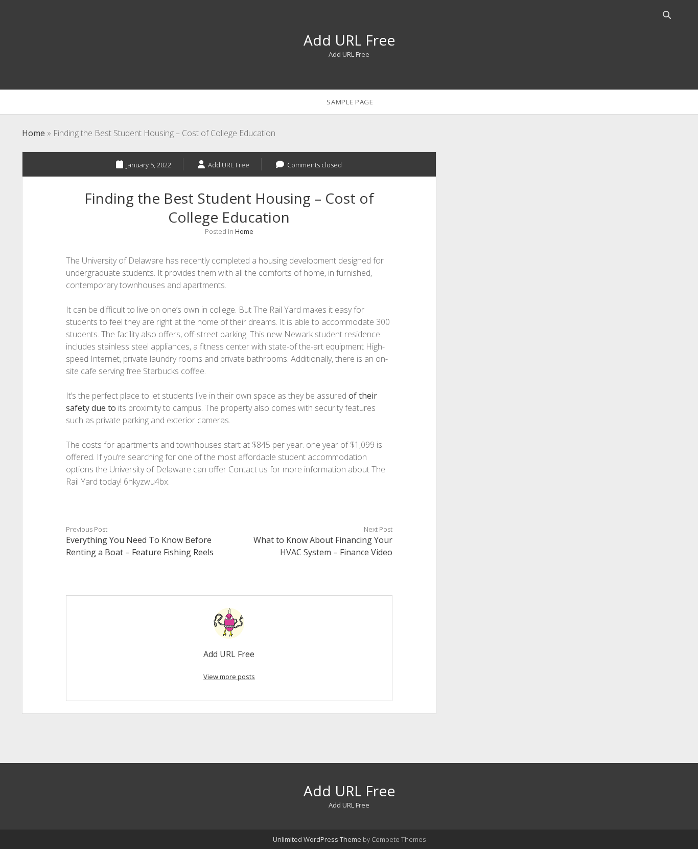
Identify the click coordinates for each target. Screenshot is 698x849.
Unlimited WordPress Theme (317, 839)
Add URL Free (349, 40)
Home (33, 133)
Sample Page (350, 101)
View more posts (229, 676)
